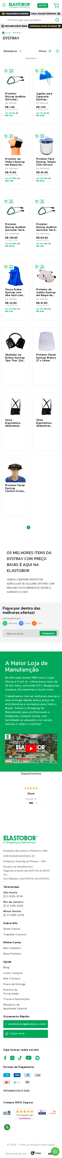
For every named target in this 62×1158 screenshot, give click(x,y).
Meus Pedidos (12, 954)
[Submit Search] (57, 20)
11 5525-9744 (13, 894)
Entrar (43, 5)
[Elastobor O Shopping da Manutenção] (20, 5)
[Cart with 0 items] (56, 5)
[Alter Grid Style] (56, 51)
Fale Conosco (12, 978)
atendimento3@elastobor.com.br (27, 1024)
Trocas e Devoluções (16, 999)
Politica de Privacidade (11, 991)
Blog (6, 967)
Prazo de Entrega (14, 984)
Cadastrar (48, 633)
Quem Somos (11, 929)
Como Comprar (13, 973)
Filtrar (42, 51)
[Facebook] (5, 1059)
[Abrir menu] (5, 5)
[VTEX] (36, 1154)
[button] (15, 95)
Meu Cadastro (12, 948)
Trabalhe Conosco (15, 934)
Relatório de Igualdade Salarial (15, 1006)
